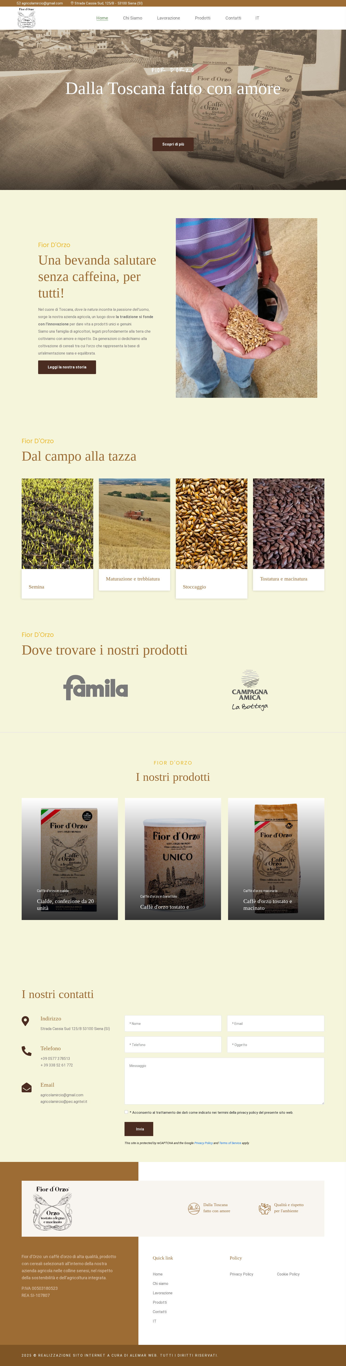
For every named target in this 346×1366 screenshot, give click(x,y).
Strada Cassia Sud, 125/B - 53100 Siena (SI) (109, 3)
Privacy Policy (203, 1143)
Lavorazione (168, 18)
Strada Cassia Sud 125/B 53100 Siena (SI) (75, 1028)
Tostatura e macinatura (283, 579)
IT (257, 18)
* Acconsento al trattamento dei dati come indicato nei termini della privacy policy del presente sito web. (211, 1112)
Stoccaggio (194, 587)
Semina (36, 587)
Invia (140, 1129)
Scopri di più (173, 144)
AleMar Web (143, 1355)
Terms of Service (230, 1143)
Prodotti (202, 18)
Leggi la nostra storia (67, 367)
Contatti (233, 18)
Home (102, 18)
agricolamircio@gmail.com (42, 3)
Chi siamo (132, 18)
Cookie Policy (288, 1274)
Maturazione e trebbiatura (133, 579)
